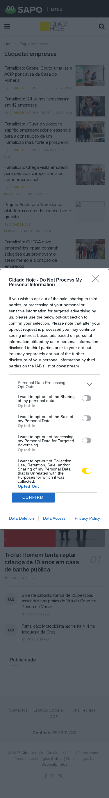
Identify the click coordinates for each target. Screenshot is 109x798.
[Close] (97, 280)
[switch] (86, 398)
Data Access (54, 518)
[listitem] (54, 385)
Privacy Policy (87, 518)
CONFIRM (33, 497)
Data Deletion (21, 518)
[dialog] (54, 399)
